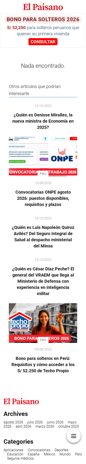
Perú (78, 454)
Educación (15, 454)
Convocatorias (39, 450)
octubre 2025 (68, 426)
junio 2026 (55, 422)
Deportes (61, 450)
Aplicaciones (13, 450)
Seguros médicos (20, 458)
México (49, 454)
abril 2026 (23, 426)
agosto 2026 (13, 422)
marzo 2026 (45, 426)
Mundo (65, 454)
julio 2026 (35, 422)
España (33, 454)
